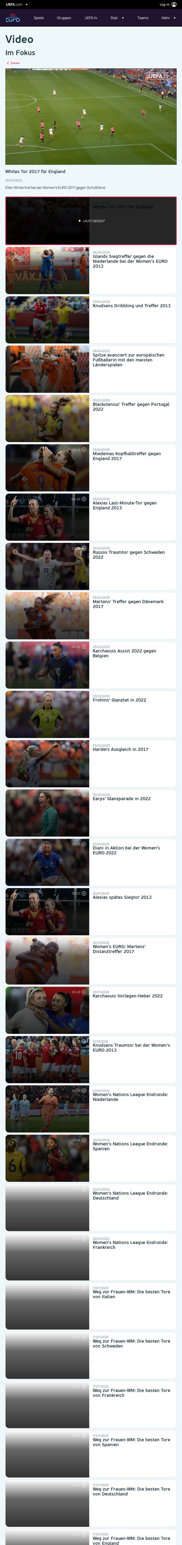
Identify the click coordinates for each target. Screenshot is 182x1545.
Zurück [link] (15, 63)
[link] (39, 18)
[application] (91, 116)
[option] (91, 221)
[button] (117, 18)
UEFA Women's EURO (12, 18)
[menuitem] (40, 18)
